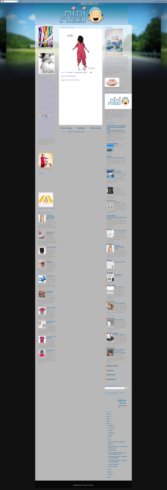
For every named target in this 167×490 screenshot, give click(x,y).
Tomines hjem (111, 169)
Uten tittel (110, 444)
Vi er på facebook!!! (113, 464)
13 (107, 186)
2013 (108, 416)
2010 (108, 423)
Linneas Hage (111, 285)
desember (111, 425)
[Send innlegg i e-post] (90, 72)
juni (109, 439)
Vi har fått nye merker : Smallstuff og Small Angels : (117, 457)
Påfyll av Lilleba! (112, 466)
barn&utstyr (110, 370)
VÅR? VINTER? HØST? (120, 230)
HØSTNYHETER (51, 247)
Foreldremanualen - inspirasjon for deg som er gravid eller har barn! (116, 127)
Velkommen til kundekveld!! (118, 275)
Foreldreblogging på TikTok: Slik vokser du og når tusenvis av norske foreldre (116, 132)
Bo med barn (111, 318)
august (110, 435)
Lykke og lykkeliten (112, 143)
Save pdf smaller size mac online (115, 157)
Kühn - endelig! (118, 287)
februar (110, 474)
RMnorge (109, 260)
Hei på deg (117, 202)
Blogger (91, 485)
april (109, 472)
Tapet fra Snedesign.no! (50, 261)
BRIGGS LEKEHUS (112, 366)
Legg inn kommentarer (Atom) (76, 131)
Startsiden (81, 128)
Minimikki (123, 403)
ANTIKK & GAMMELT (120, 303)
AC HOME (110, 273)
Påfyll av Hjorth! (112, 450)
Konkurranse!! (50, 276)
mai (109, 469)
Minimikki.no (111, 244)
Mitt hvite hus (111, 348)
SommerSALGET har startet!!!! (116, 442)
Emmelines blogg (112, 333)
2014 (108, 414)
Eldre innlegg (95, 128)
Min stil (109, 229)
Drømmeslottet (111, 216)
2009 (108, 477)
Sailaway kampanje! (119, 262)
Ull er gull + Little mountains (51, 337)
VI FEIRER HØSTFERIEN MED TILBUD (50, 217)
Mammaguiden (111, 379)
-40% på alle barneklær (49, 292)
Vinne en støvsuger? (119, 334)
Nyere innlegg (66, 128)
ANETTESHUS (111, 375)
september (111, 432)
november (111, 428)
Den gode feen (111, 201)
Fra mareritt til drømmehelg (117, 171)
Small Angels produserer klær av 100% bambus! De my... (117, 453)
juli (109, 437)
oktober (110, 430)
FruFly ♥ (109, 156)
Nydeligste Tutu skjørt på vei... (50, 233)
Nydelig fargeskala (119, 319)
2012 (108, 418)
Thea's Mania (111, 302)
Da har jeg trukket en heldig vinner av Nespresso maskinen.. (120, 351)
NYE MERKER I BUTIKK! (51, 322)
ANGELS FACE (50, 308)
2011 (108, 421)
